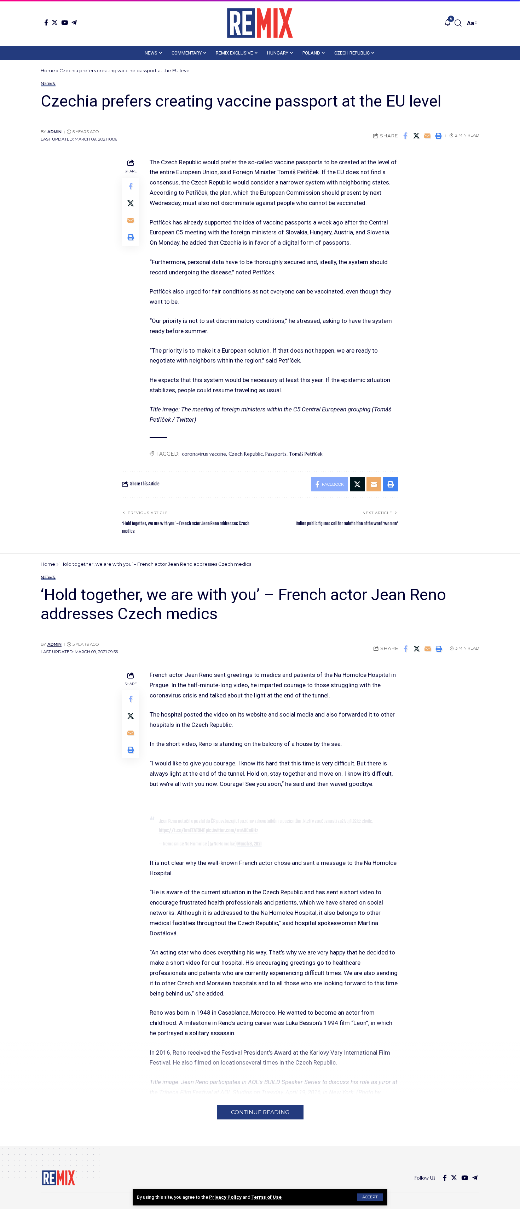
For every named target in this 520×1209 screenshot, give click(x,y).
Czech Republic (246, 454)
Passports (276, 454)
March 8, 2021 (249, 844)
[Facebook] (46, 22)
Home (48, 70)
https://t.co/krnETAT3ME (182, 830)
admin (54, 131)
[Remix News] (260, 23)
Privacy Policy (225, 1197)
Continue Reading (260, 1112)
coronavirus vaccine (204, 454)
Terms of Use (267, 1197)
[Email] (427, 135)
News (48, 83)
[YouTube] (64, 22)
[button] (370, 1197)
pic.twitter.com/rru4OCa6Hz (232, 830)
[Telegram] (74, 22)
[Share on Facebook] (405, 135)
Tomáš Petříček (306, 454)
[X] (54, 22)
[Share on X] (416, 135)
